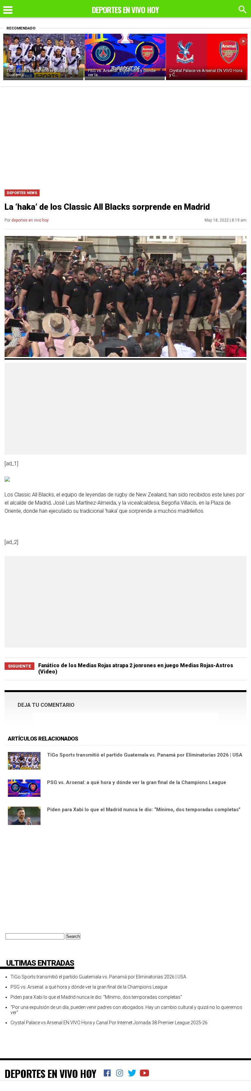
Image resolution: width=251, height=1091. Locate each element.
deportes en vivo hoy (30, 220)
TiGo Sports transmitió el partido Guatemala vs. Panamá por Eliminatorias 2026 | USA (145, 755)
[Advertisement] (125, 136)
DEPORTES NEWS (22, 193)
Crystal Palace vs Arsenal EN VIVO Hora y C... (206, 72)
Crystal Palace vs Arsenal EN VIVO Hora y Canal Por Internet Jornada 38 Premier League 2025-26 (109, 1022)
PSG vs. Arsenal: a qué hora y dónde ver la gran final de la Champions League (136, 782)
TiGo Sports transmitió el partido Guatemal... (37, 72)
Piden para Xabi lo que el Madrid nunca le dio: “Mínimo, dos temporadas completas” (144, 810)
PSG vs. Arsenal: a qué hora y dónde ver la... (122, 72)
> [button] (243, 41)
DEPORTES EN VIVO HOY (50, 1073)
